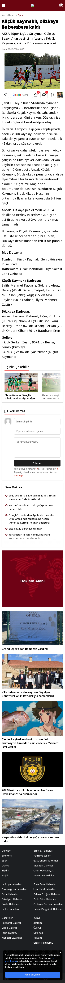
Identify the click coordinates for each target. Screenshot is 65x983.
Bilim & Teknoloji (43, 850)
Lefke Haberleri (10, 909)
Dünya (5, 865)
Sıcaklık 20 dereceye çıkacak (25, 528)
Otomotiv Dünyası (43, 870)
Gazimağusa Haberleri (14, 889)
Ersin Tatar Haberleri (44, 884)
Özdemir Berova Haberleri (48, 904)
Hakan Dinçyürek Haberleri (48, 909)
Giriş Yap (18, 475)
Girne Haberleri (10, 894)
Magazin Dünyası (43, 865)
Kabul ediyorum (32, 974)
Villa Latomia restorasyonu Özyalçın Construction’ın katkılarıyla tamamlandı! (28, 694)
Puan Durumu (9, 932)
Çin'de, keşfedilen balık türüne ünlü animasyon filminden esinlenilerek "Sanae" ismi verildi (30, 743)
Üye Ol (37, 927)
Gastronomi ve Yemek (45, 860)
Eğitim (5, 870)
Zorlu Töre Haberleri (44, 899)
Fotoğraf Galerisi (11, 922)
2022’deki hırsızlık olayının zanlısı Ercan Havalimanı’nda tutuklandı (32, 497)
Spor (20, 15)
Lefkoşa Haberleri (11, 884)
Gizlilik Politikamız (43, 942)
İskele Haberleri (10, 904)
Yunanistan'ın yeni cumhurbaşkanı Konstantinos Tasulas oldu (29, 536)
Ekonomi (7, 855)
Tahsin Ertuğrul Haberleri (47, 894)
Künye (36, 917)
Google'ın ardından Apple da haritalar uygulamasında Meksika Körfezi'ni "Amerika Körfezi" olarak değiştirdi (31, 518)
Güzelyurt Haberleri (12, 899)
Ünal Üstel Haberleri (44, 889)
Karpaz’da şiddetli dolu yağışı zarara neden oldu (31, 507)
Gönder (37, 463)
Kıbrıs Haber (8, 15)
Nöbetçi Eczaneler (12, 937)
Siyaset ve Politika (43, 875)
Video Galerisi (9, 927)
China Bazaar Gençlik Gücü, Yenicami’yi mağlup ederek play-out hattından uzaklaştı (20, 397)
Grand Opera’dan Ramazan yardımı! (25, 649)
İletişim (37, 922)
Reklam (37, 937)
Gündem (6, 850)
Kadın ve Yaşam (42, 855)
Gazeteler (7, 917)
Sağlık (5, 875)
